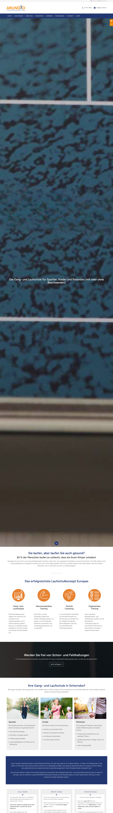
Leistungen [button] (18, 16)
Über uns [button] (29, 16)
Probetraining (94, 0)
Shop (78, 16)
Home (9, 16)
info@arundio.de (101, 8)
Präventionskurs (103, 0)
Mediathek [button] (39, 16)
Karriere (49, 16)
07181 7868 (87, 8)
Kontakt (70, 16)
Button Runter (56, 543)
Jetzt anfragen (56, 664)
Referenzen (59, 16)
